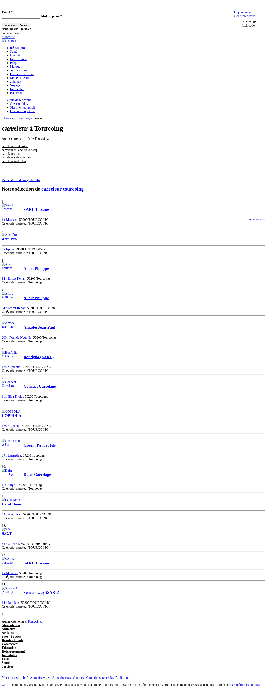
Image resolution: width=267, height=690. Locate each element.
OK (4, 684)
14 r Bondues (10, 602)
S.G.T (7, 533)
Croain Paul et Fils (40, 445)
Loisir (6, 659)
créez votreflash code (248, 23)
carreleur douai (11, 153)
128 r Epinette (11, 367)
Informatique (18, 59)
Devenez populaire (22, 111)
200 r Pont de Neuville (16, 337)
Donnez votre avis (256, 219)
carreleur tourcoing (62, 189)
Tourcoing (23, 118)
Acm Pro (9, 239)
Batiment (16, 93)
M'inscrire (8, 37)
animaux (15, 81)
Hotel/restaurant (13, 651)
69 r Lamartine (11, 455)
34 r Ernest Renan (13, 278)
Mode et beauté (20, 78)
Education (9, 647)
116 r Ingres (9, 485)
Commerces (10, 644)
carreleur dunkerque (15, 146)
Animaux (8, 629)
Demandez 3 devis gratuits (21, 180)
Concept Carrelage (40, 386)
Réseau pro (17, 48)
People (14, 63)
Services (7, 666)
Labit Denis (11, 504)
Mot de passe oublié (15, 677)
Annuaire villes (40, 677)
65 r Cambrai (10, 543)
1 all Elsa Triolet (12, 396)
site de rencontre (20, 100)
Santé (13, 51)
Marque (15, 66)
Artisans (8, 632)
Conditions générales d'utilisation (108, 677)
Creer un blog (19, 103)
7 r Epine (8, 249)
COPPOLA (11, 415)
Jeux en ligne (18, 70)
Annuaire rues (61, 677)
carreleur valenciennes (16, 157)
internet (15, 55)
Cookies (78, 677)
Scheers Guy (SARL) (41, 592)
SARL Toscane (36, 209)
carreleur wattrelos (14, 161)
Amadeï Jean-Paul (39, 327)
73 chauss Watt (11, 514)
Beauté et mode (12, 640)
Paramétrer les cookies (245, 684)
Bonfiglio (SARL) (39, 357)
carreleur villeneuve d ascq (19, 150)
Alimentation (11, 625)
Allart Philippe (36, 268)
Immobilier (17, 89)
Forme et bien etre (22, 74)
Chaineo (7, 118)
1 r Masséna (10, 219)
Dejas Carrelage (37, 474)
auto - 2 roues (11, 636)
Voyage (15, 85)
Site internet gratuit (22, 107)
